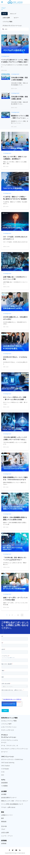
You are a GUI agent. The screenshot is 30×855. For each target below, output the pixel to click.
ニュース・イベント (7, 836)
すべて (4, 13)
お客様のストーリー (7, 815)
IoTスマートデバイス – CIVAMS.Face (12, 759)
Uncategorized (5, 56)
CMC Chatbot (5, 765)
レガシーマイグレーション (9, 727)
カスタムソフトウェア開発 (9, 721)
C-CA (2, 772)
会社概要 (3, 794)
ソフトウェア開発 (7, 21)
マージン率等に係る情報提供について (12, 804)
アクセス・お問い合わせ (8, 807)
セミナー (16, 17)
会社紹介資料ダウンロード (9, 797)
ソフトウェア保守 (6, 724)
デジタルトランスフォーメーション (12, 25)
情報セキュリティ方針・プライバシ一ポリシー (14, 801)
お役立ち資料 (6, 17)
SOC (2, 775)
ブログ (3, 829)
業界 (2, 818)
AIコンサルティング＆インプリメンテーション (14, 748)
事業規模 (3, 821)
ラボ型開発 (4, 786)
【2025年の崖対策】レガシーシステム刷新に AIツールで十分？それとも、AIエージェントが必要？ (15, 439)
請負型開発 (4, 782)
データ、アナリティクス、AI (9, 745)
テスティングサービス (7, 730)
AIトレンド (13, 13)
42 (18, 615)
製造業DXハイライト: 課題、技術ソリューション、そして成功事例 (20, 118)
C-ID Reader (5, 769)
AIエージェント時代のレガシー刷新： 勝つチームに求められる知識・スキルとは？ (15, 399)
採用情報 (3, 843)
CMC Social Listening (7, 762)
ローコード (4, 752)
